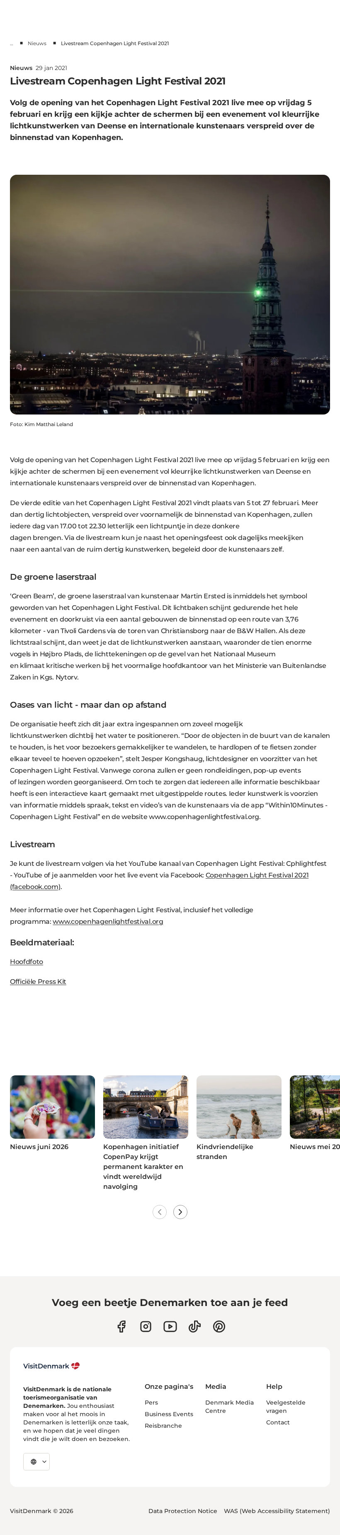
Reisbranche (163, 1425)
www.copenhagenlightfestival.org (108, 921)
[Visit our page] (145, 1326)
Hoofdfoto (26, 962)
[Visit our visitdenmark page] (170, 1326)
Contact (278, 1422)
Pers (151, 1402)
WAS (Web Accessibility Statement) (277, 1511)
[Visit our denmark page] (121, 1326)
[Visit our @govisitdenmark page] (194, 1326)
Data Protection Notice (182, 1511)
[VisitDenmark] (51, 1366)
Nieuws (37, 43)
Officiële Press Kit (38, 982)
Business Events (169, 1414)
